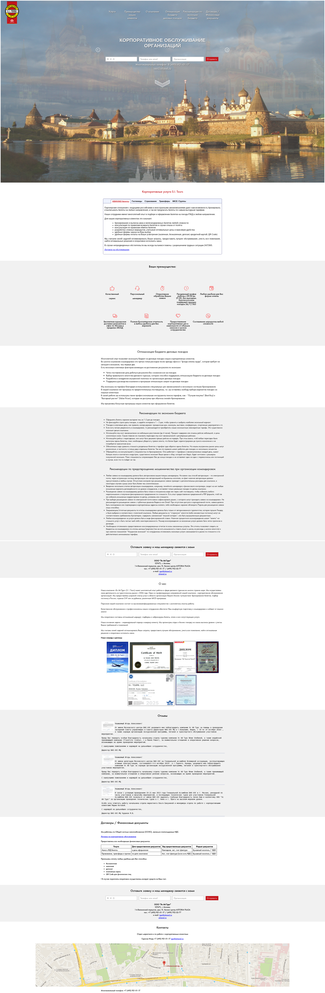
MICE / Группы (179, 201)
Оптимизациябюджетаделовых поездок (172, 15)
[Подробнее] (162, 83)
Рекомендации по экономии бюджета (192, 15)
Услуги (112, 11)
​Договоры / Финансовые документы (213, 15)
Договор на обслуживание (116, 250)
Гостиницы (137, 201)
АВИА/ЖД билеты (120, 201)
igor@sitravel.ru (162, 68)
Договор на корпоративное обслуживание (118, 836)
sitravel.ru (163, 574)
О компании (152, 11)
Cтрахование (151, 201)
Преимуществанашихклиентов (132, 15)
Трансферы (164, 201)
